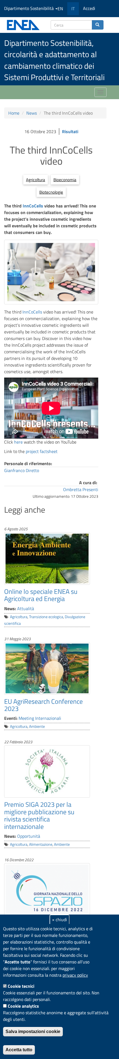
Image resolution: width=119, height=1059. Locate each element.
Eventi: (10, 718)
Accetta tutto (19, 1049)
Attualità (25, 608)
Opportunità (28, 836)
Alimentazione (40, 844)
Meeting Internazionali (40, 718)
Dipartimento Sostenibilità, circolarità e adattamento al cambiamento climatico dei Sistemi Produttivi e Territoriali (54, 60)
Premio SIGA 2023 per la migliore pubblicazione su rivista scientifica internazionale (39, 815)
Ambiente (37, 726)
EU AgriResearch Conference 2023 (43, 704)
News (31, 113)
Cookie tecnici (21, 986)
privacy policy (75, 975)
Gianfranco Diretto (21, 470)
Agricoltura (35, 179)
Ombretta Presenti (80, 489)
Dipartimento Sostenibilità (29, 8)
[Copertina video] (51, 272)
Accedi (89, 8)
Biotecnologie (51, 192)
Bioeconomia (64, 179)
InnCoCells (33, 205)
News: (10, 608)
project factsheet (42, 451)
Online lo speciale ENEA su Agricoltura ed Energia (40, 595)
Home (13, 113)
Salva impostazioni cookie (33, 1031)
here (19, 442)
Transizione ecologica (46, 617)
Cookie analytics (23, 1006)
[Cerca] (98, 25)
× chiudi (59, 919)
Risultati (70, 131)
